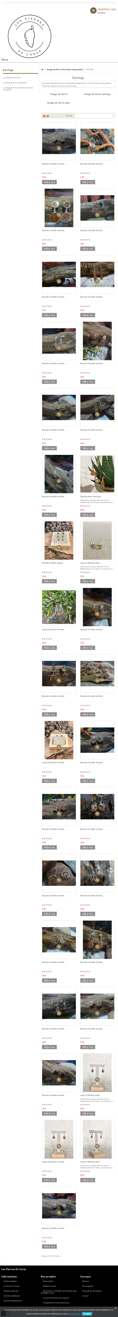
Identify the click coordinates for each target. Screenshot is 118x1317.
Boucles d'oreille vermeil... (54, 164)
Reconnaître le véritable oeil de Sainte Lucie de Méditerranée (59, 1292)
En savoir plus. (75, 1314)
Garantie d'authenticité (13, 1301)
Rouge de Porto (12, 78)
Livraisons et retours (12, 1286)
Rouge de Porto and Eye (15, 83)
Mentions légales (10, 1281)
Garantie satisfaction (12, 1296)
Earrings (8, 70)
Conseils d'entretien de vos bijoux (56, 1298)
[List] (47, 115)
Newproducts (48, 1281)
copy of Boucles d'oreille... (54, 629)
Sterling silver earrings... (91, 496)
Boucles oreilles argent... (53, 563)
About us (85, 1281)
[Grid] (44, 115)
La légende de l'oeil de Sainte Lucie (56, 1303)
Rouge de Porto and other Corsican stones (18, 89)
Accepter (87, 1314)
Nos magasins (87, 1286)
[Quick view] (59, 148)
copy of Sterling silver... (90, 563)
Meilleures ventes (49, 1286)
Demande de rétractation (92, 1291)
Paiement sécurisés (11, 1291)
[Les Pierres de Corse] (29, 36)
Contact (85, 1296)
